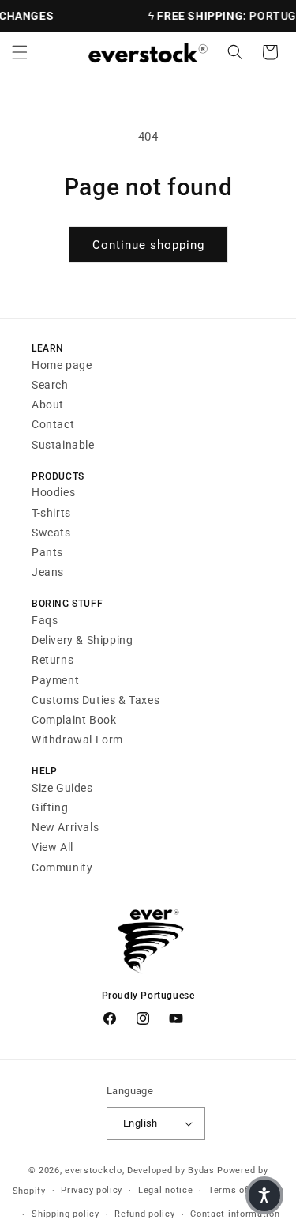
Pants (47, 552)
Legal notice (165, 1190)
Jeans (48, 572)
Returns (52, 659)
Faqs (45, 620)
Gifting (50, 807)
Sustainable (63, 444)
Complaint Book (74, 719)
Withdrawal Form (77, 739)
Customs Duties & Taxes (95, 700)
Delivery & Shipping (82, 640)
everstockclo (93, 1170)
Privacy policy (91, 1190)
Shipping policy (65, 1214)
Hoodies (53, 492)
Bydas (201, 1170)
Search (50, 384)
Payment (55, 680)
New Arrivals (65, 827)
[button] (19, 52)
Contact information (234, 1214)
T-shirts (51, 512)
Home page (62, 365)
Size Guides (62, 787)
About (48, 404)
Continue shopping (148, 245)
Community (62, 867)
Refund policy (144, 1214)
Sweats (51, 532)
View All (52, 847)
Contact (53, 424)
